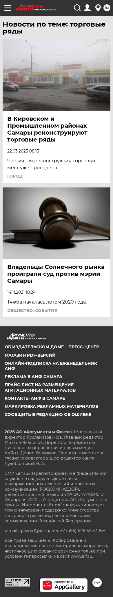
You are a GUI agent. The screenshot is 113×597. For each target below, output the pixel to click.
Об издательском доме (34, 346)
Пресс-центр (83, 346)
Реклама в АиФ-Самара (33, 376)
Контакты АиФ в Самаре (35, 398)
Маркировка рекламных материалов (51, 406)
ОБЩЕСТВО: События (32, 310)
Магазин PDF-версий (30, 355)
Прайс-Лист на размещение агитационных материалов (40, 387)
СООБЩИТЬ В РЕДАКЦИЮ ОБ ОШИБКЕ (48, 414)
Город (15, 176)
